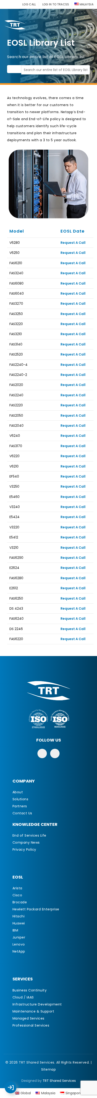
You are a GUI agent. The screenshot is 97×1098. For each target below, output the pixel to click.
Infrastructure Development (37, 1004)
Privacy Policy (24, 849)
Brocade (19, 902)
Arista (17, 888)
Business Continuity (29, 990)
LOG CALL (29, 4)
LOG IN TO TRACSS (55, 4)
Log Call (15, 1084)
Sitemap (48, 1069)
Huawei (18, 923)
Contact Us (22, 813)
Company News (26, 842)
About (17, 792)
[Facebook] (42, 753)
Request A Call (73, 242)
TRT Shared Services (59, 1080)
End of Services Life (29, 835)
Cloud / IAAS (23, 997)
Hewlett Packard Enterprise (35, 909)
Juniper (18, 937)
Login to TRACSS (16, 1090)
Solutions (20, 799)
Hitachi (18, 916)
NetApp (18, 951)
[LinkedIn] (55, 753)
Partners (19, 806)
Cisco (17, 895)
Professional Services (30, 1025)
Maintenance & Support (33, 1011)
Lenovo (18, 944)
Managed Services (28, 1018)
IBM (15, 930)
